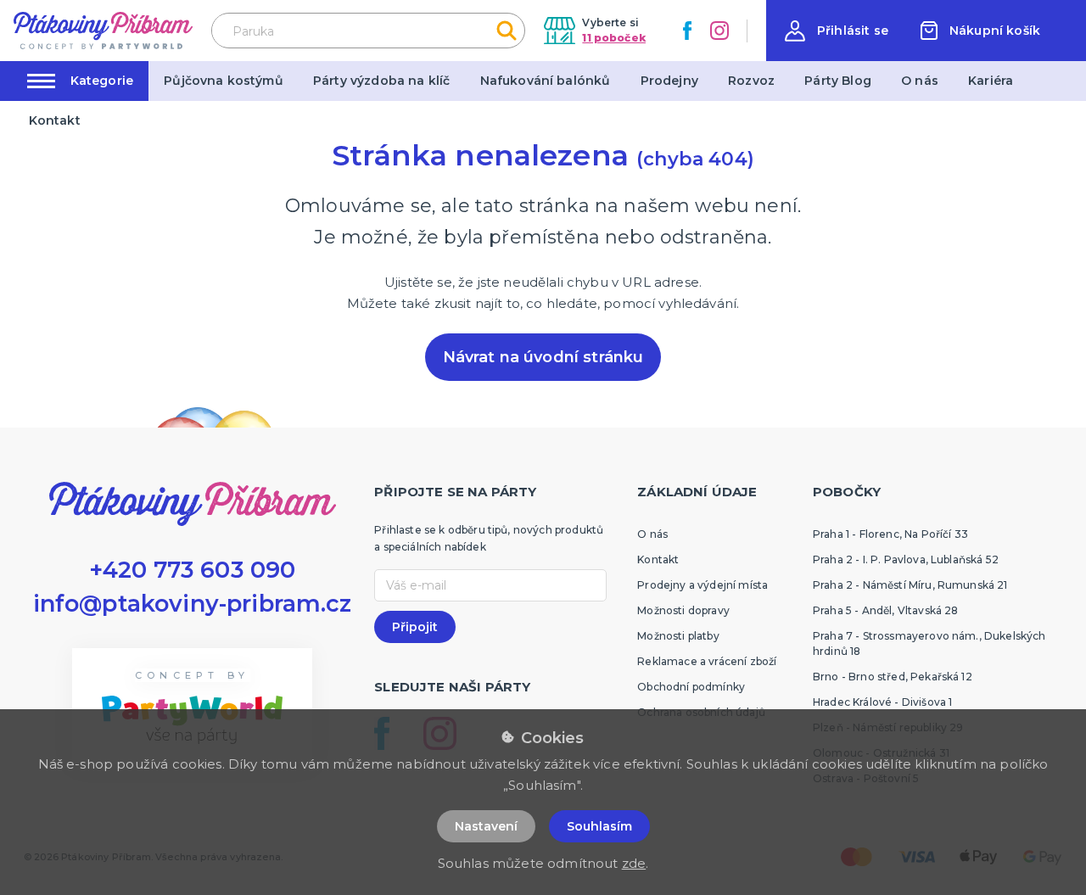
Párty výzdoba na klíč (381, 80)
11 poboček (614, 37)
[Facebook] (687, 30)
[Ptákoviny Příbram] (103, 30)
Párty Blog (837, 80)
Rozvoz (751, 80)
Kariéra (990, 80)
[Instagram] (719, 30)
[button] (836, 31)
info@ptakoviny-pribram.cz (192, 604)
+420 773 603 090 (192, 570)
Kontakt (55, 120)
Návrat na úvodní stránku (543, 357)
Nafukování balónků (545, 80)
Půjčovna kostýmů (223, 80)
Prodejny (669, 80)
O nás (919, 80)
